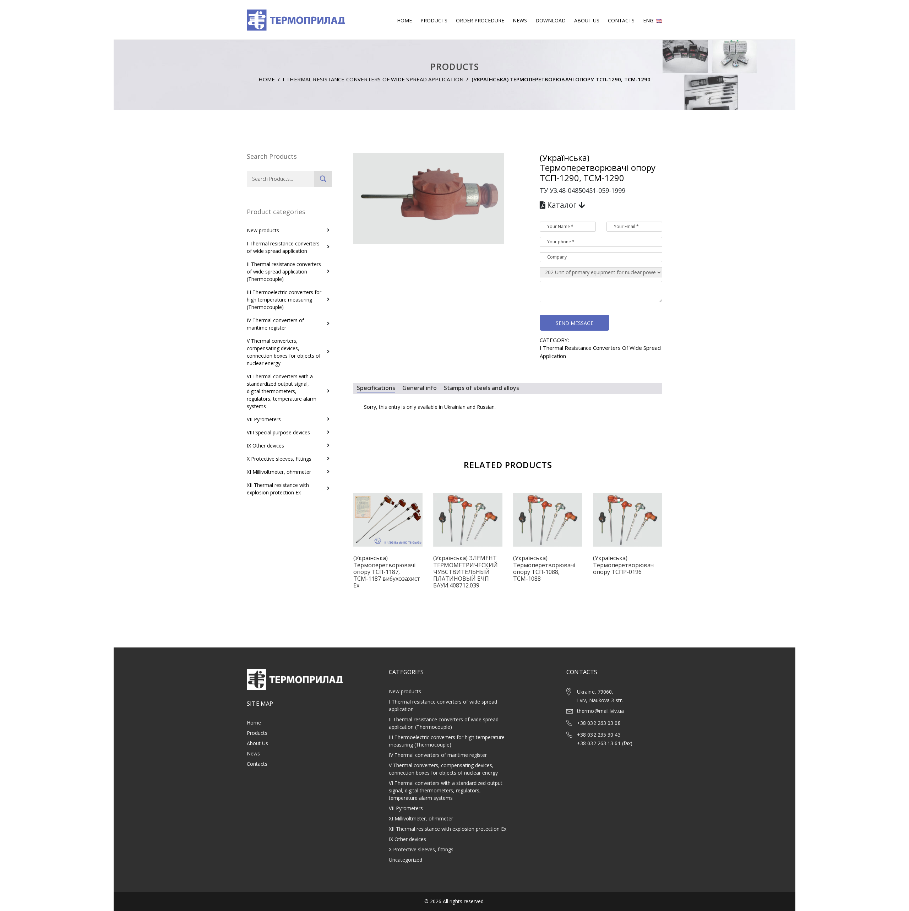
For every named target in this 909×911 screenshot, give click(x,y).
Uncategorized (405, 859)
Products (433, 20)
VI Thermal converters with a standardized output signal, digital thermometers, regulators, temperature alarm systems (281, 391)
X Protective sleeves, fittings (279, 458)
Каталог (561, 205)
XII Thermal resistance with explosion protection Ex (278, 489)
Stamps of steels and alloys (481, 388)
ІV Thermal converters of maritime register (275, 324)
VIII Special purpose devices (278, 432)
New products (263, 230)
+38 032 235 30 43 (599, 734)
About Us (586, 20)
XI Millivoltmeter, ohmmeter (279, 471)
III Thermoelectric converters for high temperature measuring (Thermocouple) (284, 299)
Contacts (621, 20)
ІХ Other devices (265, 445)
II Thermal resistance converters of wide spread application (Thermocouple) (284, 271)
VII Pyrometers (264, 419)
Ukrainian (455, 406)
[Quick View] (388, 526)
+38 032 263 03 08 (599, 723)
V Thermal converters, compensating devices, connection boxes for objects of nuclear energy (284, 352)
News (520, 20)
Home (404, 20)
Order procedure (480, 20)
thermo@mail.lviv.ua (600, 710)
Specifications (376, 388)
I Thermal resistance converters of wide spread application (373, 79)
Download (550, 20)
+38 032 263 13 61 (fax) (604, 743)
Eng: (649, 20)
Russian (486, 406)
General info (419, 388)
